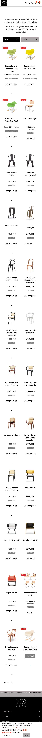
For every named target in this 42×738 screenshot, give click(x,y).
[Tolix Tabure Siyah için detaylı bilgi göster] (11, 213)
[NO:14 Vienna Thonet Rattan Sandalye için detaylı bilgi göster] (30, 265)
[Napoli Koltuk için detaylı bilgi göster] (11, 580)
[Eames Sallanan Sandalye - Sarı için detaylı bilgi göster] (30, 54)
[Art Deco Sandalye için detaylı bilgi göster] (11, 423)
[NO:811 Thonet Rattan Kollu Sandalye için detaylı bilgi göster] (30, 423)
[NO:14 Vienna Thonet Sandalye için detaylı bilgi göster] (11, 265)
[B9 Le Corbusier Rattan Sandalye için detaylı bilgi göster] (11, 370)
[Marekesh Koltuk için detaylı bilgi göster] (30, 528)
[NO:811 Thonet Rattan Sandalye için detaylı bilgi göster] (11, 475)
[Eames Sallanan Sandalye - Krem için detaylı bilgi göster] (30, 635)
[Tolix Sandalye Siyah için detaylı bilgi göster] (11, 160)
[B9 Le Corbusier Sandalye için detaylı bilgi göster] (30, 318)
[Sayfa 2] (12, 683)
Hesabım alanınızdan (20, 728)
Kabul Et (26, 735)
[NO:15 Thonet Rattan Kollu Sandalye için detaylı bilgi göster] (11, 318)
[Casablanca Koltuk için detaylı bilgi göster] (11, 528)
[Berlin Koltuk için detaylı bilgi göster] (30, 475)
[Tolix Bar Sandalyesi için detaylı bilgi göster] (30, 213)
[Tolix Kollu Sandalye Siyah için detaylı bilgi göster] (30, 160)
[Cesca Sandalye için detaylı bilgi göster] (30, 106)
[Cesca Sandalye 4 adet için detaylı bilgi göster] (30, 580)
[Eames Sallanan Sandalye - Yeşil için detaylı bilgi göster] (11, 106)
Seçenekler (7, 735)
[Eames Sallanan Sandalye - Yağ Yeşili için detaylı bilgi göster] (11, 54)
